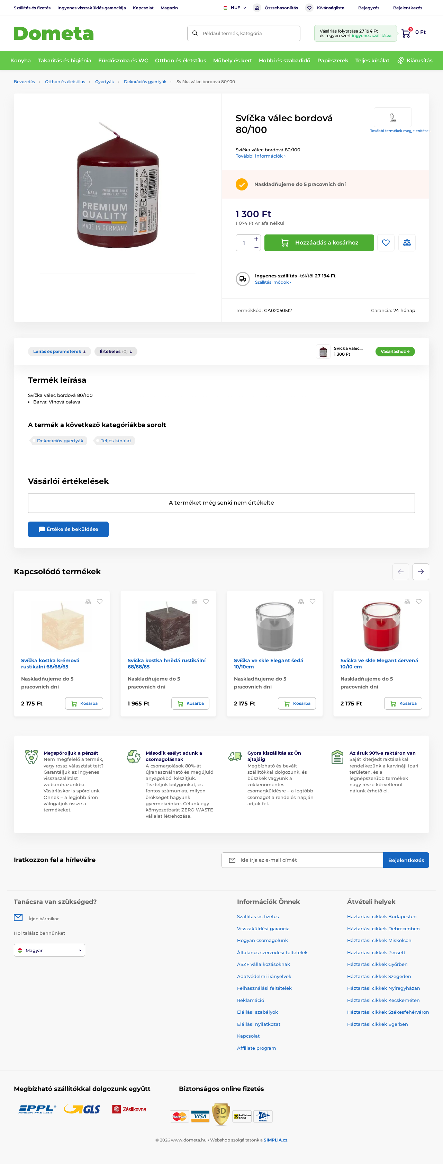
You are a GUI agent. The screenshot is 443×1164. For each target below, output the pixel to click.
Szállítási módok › (273, 282)
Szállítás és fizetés (32, 7)
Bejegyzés (368, 7)
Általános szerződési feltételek (272, 952)
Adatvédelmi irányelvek (264, 976)
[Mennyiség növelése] (256, 239)
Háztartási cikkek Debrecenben (383, 928)
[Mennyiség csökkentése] (256, 247)
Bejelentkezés (407, 7)
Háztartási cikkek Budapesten (382, 916)
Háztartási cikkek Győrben (377, 964)
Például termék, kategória (232, 33)
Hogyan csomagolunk (262, 940)
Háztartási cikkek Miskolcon (379, 940)
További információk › (261, 156)
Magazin (169, 7)
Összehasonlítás (281, 7)
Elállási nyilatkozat (258, 1024)
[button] (421, 571)
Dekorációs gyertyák (145, 81)
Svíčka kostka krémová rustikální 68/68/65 (50, 663)
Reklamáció (250, 1000)
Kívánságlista (330, 7)
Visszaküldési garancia (263, 928)
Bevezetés (24, 81)
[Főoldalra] (53, 33)
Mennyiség (244, 243)
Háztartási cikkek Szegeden (379, 976)
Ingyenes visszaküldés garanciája (91, 7)
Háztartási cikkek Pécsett (376, 952)
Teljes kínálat (116, 440)
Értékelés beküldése (71, 529)
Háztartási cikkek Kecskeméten (383, 1000)
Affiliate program (256, 1048)
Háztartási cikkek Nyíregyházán (383, 988)
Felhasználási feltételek (264, 988)
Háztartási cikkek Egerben (377, 1024)
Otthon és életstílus (65, 81)
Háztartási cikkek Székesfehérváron (388, 1012)
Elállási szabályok (257, 1012)
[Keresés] (195, 33)
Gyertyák (104, 81)
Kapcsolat (143, 7)
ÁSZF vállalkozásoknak (263, 964)
